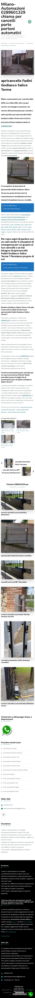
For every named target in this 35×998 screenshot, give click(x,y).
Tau (8, 232)
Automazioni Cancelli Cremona (12, 753)
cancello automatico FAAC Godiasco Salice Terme (23, 430)
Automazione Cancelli (10, 749)
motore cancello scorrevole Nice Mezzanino (14, 514)
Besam (14, 229)
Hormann (24, 229)
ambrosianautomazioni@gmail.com (14, 808)
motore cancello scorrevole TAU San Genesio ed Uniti (15, 616)
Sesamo (3, 229)
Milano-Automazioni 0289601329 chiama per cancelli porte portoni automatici (13, 19)
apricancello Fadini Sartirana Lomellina (16, 556)
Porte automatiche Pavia (10, 791)
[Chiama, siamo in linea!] (30, 994)
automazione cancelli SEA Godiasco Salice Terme (7, 445)
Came (12, 225)
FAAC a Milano (28, 922)
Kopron (3, 232)
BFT (22, 225)
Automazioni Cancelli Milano (12, 761)
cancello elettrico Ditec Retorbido (13, 220)
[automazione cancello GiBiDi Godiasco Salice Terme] (8, 424)
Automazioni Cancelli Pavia (11, 766)
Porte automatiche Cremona (12, 779)
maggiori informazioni (19, 991)
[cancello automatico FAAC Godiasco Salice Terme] (23, 424)
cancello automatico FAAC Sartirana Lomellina (15, 661)
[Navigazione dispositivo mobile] (29, 22)
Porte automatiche (9, 774)
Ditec (10, 227)
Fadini (6, 227)
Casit (29, 229)
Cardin (19, 229)
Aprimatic (17, 225)
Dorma (9, 229)
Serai (19, 227)
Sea (30, 225)
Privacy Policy (5, 936)
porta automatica (10, 932)
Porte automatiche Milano (11, 787)
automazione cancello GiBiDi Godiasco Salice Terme (7, 430)
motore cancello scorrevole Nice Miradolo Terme (17, 705)
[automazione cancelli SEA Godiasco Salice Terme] (8, 439)
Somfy (26, 225)
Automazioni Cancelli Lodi (11, 757)
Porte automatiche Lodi (10, 783)
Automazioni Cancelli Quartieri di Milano (15, 770)
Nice (2, 227)
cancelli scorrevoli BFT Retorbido (14, 582)
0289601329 (6, 126)
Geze (30, 227)
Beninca (15, 227)
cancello (14, 922)
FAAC (8, 225)
